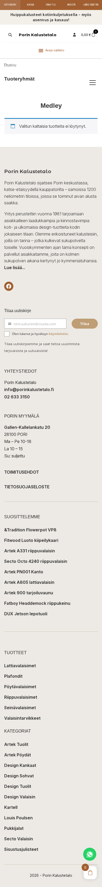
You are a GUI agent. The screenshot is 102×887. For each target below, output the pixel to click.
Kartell (11, 807)
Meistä (71, 4)
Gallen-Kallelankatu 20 (27, 427)
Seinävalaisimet (20, 707)
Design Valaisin (19, 796)
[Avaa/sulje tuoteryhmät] (92, 82)
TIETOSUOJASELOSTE (26, 486)
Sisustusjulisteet (21, 849)
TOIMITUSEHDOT (21, 472)
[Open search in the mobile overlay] (9, 35)
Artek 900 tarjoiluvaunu (28, 592)
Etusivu (10, 65)
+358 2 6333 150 (91, 4)
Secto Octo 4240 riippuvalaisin (35, 561)
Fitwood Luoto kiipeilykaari (31, 540)
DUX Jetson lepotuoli (25, 613)
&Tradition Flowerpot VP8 (30, 529)
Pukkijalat (14, 828)
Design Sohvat (19, 775)
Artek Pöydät (17, 754)
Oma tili (51, 4)
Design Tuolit (17, 786)
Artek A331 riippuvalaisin (29, 550)
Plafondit (13, 676)
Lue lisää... (14, 267)
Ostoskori (10, 4)
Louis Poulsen (18, 817)
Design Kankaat (20, 765)
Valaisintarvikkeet (22, 718)
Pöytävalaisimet (20, 686)
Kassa (31, 4)
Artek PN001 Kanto (23, 571)
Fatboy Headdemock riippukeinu (37, 603)
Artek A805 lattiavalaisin (29, 582)
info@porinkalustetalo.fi (29, 389)
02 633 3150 (17, 396)
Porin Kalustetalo (37, 34)
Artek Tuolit (16, 744)
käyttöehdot (58, 334)
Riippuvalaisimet (20, 697)
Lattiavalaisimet (20, 665)
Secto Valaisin (18, 838)
